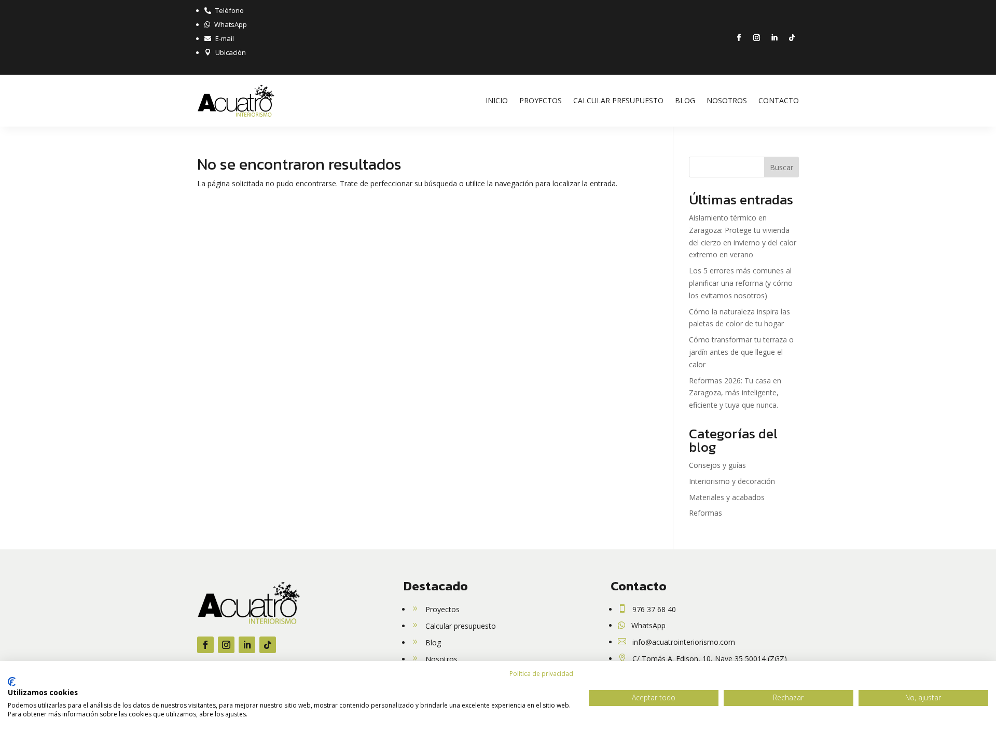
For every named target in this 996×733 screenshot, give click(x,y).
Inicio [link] (497, 100)
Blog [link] (685, 100)
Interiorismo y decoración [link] (732, 481)
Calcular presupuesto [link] (618, 100)
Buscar (781, 167)
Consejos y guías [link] (717, 465)
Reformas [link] (705, 513)
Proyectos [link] (540, 100)
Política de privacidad (541, 673)
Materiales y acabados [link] (727, 497)
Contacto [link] (778, 100)
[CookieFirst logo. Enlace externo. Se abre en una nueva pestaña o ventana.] (12, 681)
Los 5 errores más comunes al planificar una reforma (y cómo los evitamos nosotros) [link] (741, 283)
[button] (739, 38)
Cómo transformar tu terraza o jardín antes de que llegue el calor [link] (741, 352)
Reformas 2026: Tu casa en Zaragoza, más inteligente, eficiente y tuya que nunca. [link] (735, 393)
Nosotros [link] (727, 100)
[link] (224, 10)
